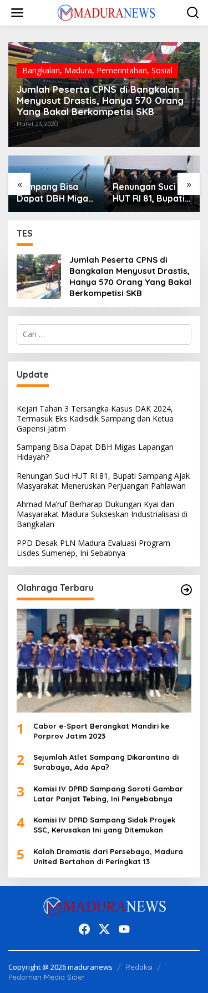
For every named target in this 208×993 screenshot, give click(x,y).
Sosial (162, 70)
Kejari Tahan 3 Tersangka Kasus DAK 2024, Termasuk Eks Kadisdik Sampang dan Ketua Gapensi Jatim (95, 418)
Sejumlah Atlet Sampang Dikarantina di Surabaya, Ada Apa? (106, 762)
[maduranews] (106, 12)
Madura (78, 70)
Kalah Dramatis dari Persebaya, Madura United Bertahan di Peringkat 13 (108, 856)
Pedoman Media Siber (46, 976)
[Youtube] (124, 929)
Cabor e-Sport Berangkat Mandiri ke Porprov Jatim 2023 (101, 730)
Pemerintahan (122, 70)
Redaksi (139, 966)
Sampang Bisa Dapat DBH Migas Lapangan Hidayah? (95, 452)
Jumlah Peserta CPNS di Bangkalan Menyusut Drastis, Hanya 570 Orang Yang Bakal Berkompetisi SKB (100, 100)
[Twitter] (104, 929)
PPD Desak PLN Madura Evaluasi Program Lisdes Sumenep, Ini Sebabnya (93, 548)
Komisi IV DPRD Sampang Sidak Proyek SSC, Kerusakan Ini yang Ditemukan (104, 824)
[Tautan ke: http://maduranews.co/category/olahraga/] (186, 589)
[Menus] (17, 13)
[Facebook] (84, 929)
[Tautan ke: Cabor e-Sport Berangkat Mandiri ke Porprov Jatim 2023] (104, 661)
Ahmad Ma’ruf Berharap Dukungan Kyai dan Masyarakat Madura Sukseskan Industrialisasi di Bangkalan (102, 514)
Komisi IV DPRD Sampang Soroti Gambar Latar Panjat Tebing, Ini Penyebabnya (108, 793)
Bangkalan (41, 70)
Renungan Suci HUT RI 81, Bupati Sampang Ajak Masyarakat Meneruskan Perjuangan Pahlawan (115, 192)
